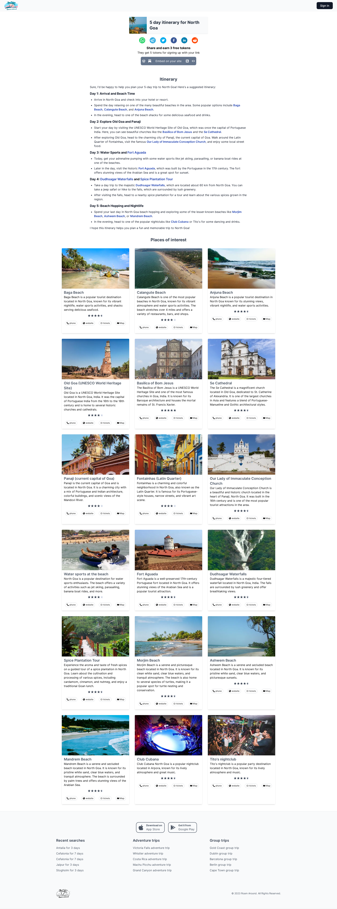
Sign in (324, 5)
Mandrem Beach (141, 216)
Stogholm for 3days (70, 870)
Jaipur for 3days (67, 864)
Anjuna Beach (143, 109)
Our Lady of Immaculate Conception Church (176, 141)
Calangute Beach (115, 109)
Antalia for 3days (68, 848)
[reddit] (194, 40)
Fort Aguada (136, 152)
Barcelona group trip (223, 859)
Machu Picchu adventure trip (152, 864)
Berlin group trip (220, 864)
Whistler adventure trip (148, 853)
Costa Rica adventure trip (150, 859)
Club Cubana (180, 221)
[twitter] (163, 40)
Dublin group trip (221, 853)
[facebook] (173, 40)
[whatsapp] (142, 40)
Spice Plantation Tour (156, 179)
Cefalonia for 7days (69, 853)
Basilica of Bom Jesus (177, 132)
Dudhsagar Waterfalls (116, 179)
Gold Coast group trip (224, 848)
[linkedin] (184, 40)
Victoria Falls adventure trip (151, 848)
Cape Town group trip (224, 870)
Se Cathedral (212, 132)
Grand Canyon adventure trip (152, 870)
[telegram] (152, 40)
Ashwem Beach (114, 216)
